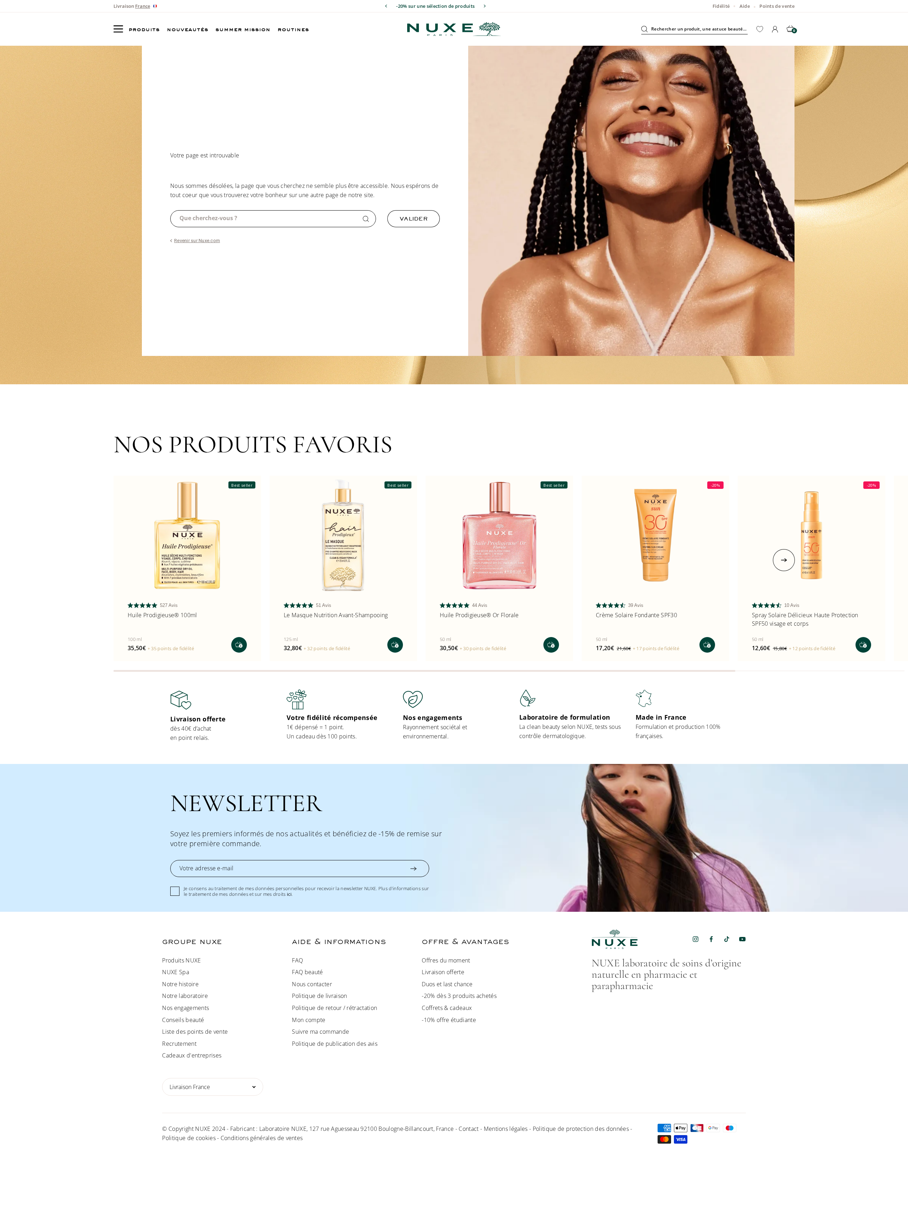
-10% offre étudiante (449, 1020)
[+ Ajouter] (239, 645)
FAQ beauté (307, 972)
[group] (221, 716)
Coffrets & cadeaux (447, 1008)
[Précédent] (386, 6)
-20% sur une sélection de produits (435, 6)
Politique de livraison (319, 996)
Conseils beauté (183, 1020)
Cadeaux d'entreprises (191, 1055)
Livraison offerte (443, 972)
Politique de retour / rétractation (334, 1008)
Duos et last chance (447, 984)
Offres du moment (446, 960)
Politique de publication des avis (334, 1044)
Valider (413, 218)
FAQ (297, 960)
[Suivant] (485, 6)
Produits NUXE (181, 960)
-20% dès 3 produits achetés (459, 996)
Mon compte (308, 1020)
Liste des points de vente (195, 1031)
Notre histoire (180, 984)
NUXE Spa (175, 972)
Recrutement (179, 1044)
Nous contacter (312, 984)
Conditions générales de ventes (262, 1138)
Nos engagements (185, 1008)
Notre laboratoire (184, 996)
